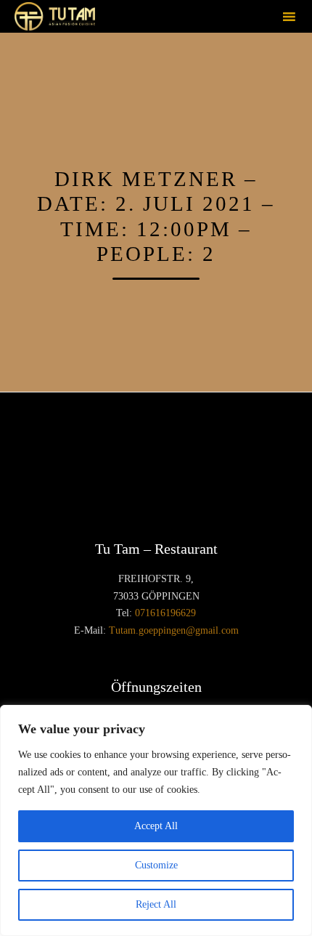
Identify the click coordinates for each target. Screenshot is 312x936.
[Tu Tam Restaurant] (55, 16)
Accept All (156, 825)
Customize (156, 865)
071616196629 (165, 613)
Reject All (156, 904)
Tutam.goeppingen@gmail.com (174, 630)
